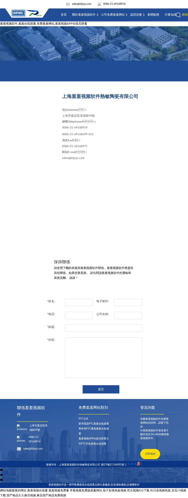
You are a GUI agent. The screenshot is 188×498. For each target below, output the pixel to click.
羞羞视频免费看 (58, 490)
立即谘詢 (150, 454)
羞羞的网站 (19, 490)
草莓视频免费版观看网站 (86, 490)
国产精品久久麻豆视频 (21, 495)
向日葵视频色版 (160, 490)
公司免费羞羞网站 (113, 14)
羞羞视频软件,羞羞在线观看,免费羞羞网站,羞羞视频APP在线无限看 (43, 23)
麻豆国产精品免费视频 (51, 495)
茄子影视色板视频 (114, 490)
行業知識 (170, 14)
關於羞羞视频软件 (84, 14)
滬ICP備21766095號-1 (113, 464)
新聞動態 (153, 14)
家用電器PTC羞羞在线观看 (94, 424)
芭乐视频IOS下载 (138, 490)
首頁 (64, 14)
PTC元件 (83, 419)
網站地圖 (6, 490)
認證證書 (136, 14)
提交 (101, 389)
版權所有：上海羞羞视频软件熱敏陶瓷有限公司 (73, 464)
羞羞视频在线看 (37, 490)
